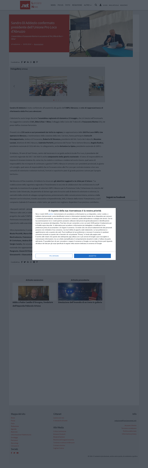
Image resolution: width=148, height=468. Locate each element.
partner (50, 214)
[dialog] (74, 234)
